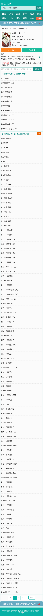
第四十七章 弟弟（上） (9, 349)
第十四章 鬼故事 (6, 198)
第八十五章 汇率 (6, 523)
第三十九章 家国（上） (9, 312)
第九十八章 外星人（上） (10, 583)
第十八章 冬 (5, 216)
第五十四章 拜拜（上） (9, 381)
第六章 (3, 161)
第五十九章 (5, 404)
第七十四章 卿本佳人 (8, 473)
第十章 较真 (5, 179)
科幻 (4, 18)
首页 (4, 13)
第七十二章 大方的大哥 (9, 464)
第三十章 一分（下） (8, 271)
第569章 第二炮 (6, 101)
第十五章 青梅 (6, 202)
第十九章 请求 (6, 221)
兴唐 (11, 63)
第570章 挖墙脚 (6, 96)
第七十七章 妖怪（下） (9, 487)
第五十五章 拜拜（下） (9, 386)
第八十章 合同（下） (8, 500)
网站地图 (21, 613)
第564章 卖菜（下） (8, 124)
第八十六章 (5, 528)
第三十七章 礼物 (6, 303)
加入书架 (11, 50)
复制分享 (38, 69)
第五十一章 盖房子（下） (10, 367)
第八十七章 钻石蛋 (7, 532)
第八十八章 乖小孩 (7, 537)
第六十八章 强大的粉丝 (9, 445)
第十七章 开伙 (6, 212)
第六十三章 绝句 (6, 422)
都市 (25, 13)
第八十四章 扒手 (6, 519)
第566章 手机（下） (8, 115)
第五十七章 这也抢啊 (8, 395)
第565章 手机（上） (8, 119)
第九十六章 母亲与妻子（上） (11, 574)
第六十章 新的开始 (7, 409)
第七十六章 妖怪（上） (9, 482)
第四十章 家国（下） (8, 317)
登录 (39, 18)
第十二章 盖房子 (6, 189)
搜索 (39, 7)
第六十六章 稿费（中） (9, 436)
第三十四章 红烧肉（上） (10, 289)
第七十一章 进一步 (7, 459)
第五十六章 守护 (6, 390)
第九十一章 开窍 (6, 551)
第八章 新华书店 (6, 170)
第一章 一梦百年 (6, 138)
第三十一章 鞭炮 (6, 276)
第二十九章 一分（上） (9, 267)
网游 (39, 13)
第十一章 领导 (6, 184)
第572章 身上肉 (6, 87)
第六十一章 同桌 (6, 413)
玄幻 (11, 13)
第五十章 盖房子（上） (9, 363)
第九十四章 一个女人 (8, 564)
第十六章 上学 (6, 207)
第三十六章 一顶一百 (8, 299)
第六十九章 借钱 (6, 450)
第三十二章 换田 (6, 280)
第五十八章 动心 (6, 399)
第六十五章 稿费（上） (9, 432)
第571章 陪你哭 (6, 92)
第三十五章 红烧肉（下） (10, 294)
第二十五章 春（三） (8, 248)
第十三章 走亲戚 (6, 193)
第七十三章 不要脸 (7, 468)
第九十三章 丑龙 (6, 560)
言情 (11, 18)
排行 (25, 18)
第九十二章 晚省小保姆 (9, 555)
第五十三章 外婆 (6, 377)
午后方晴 (20, 36)
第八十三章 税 (6, 514)
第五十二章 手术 (6, 372)
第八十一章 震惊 (6, 505)
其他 (18, 18)
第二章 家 (4, 143)
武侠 (18, 13)
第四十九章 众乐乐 (7, 358)
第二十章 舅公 (6, 225)
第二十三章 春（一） (8, 239)
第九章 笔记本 (6, 175)
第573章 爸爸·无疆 (7, 83)
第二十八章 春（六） (8, 262)
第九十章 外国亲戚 (7, 546)
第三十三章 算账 (6, 285)
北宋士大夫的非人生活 (23, 63)
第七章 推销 (5, 166)
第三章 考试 (5, 147)
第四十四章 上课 (6, 335)
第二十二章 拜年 (6, 234)
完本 (32, 18)
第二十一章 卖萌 (6, 230)
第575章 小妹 (24, 45)
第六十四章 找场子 (7, 427)
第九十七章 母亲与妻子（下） (11, 578)
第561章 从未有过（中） (9, 129)
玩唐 (34, 63)
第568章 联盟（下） (8, 106)
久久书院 (6, 4)
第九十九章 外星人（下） (10, 587)
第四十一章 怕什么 (7, 322)
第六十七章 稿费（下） (9, 441)
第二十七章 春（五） (8, 257)
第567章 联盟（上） (8, 110)
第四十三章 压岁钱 (7, 331)
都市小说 (13, 28)
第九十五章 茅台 (6, 569)
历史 (32, 13)
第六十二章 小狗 (6, 418)
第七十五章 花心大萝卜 (9, 477)
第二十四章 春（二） (8, 244)
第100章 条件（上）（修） (10, 592)
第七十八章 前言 (6, 491)
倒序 (39, 133)
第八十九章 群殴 (6, 542)
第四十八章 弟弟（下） (9, 354)
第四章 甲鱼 (5, 152)
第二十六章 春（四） (8, 253)
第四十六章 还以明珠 (8, 344)
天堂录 (13, 65)
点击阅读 (32, 50)
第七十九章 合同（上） (9, 496)
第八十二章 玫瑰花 (7, 509)
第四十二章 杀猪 (6, 326)
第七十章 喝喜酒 (6, 454)
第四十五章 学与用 (7, 340)
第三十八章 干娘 (6, 308)
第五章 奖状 (5, 157)
